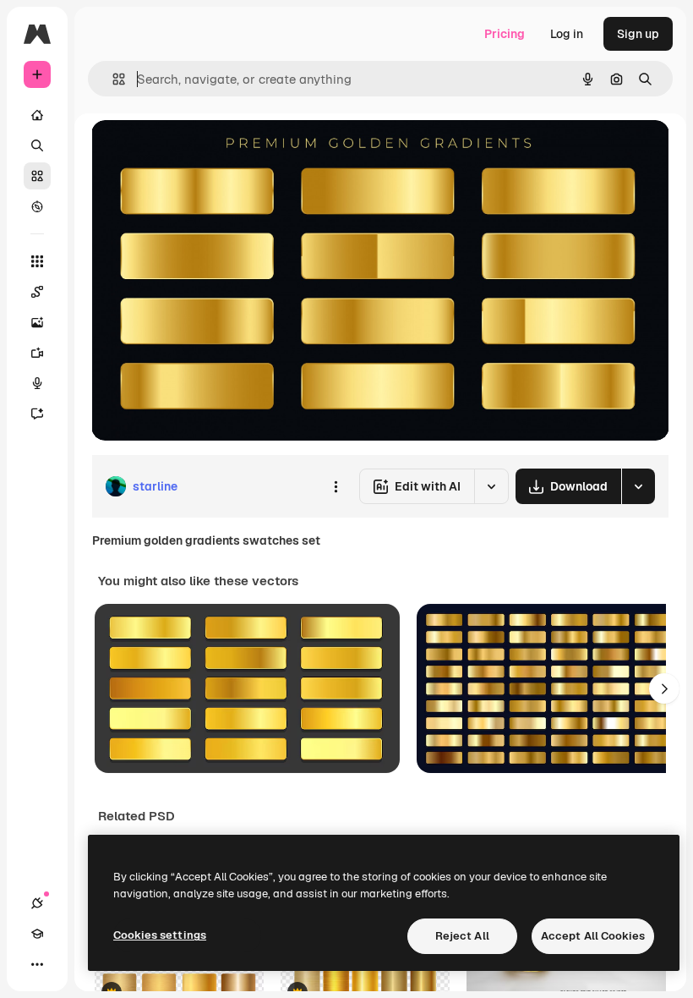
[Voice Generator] (37, 383)
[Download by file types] (638, 486)
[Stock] (37, 175)
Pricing (504, 33)
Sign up (638, 33)
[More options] (335, 486)
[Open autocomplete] (112, 79)
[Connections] (37, 903)
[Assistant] (37, 413)
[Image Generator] (37, 322)
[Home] (37, 115)
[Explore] (37, 206)
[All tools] (37, 261)
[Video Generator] (37, 352)
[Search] (37, 145)
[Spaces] (37, 291)
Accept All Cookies (593, 936)
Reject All (462, 936)
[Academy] (37, 933)
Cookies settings (159, 935)
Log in (566, 33)
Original (199, 152)
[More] (37, 964)
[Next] (664, 688)
